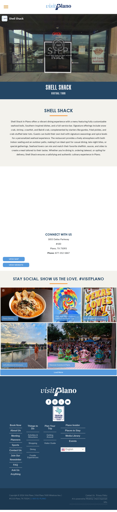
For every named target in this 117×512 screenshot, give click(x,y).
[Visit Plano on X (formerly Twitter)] (61, 402)
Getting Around (50, 436)
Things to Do (33, 427)
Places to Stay (72, 430)
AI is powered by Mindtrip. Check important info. (89, 500)
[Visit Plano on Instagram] (55, 402)
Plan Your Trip (50, 427)
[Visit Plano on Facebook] (48, 402)
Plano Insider (73, 425)
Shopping (33, 443)
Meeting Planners (15, 438)
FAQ (15, 465)
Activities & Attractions (33, 436)
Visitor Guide (50, 443)
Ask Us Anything (16, 472)
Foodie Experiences (32, 456)
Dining (33, 449)
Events (73, 441)
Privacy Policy (101, 495)
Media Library (72, 436)
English (69, 449)
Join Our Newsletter (15, 457)
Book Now (15, 425)
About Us (15, 430)
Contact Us (15, 450)
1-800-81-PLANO (38, 499)
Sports (15, 445)
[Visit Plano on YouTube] (68, 402)
